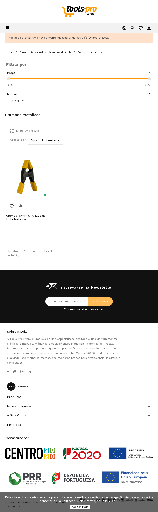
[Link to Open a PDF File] (79, 444)
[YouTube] (14, 371)
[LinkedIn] (29, 371)
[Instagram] (21, 371)
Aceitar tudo (80, 507)
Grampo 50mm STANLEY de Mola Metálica (25, 217)
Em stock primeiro (45, 140)
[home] (79, 11)
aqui (115, 501)
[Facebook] (8, 371)
